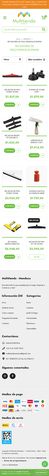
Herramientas (32, 318)
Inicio (18, 39)
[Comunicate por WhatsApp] (45, 464)
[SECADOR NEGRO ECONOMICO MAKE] (18, 150)
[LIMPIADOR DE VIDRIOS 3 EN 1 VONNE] (43, 155)
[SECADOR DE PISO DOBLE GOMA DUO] (18, 206)
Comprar (9, 151)
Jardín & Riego (32, 313)
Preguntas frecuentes (10, 318)
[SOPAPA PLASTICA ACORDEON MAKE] (43, 206)
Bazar (29, 302)
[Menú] (5, 18)
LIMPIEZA (26, 39)
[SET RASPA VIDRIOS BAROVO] (18, 257)
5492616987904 (13, 343)
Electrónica (31, 323)
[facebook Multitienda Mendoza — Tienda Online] (13, 376)
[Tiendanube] (10, 465)
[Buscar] (44, 29)
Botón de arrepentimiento (15, 461)
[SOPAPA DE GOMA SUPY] (43, 104)
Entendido (41, 473)
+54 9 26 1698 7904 (14, 348)
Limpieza (30, 307)
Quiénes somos (8, 307)
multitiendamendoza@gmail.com (18, 353)
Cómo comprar (8, 313)
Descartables (31, 328)
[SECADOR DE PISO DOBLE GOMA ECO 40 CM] (18, 104)
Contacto (5, 323)
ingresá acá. (41, 458)
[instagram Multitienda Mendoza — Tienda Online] (5, 376)
